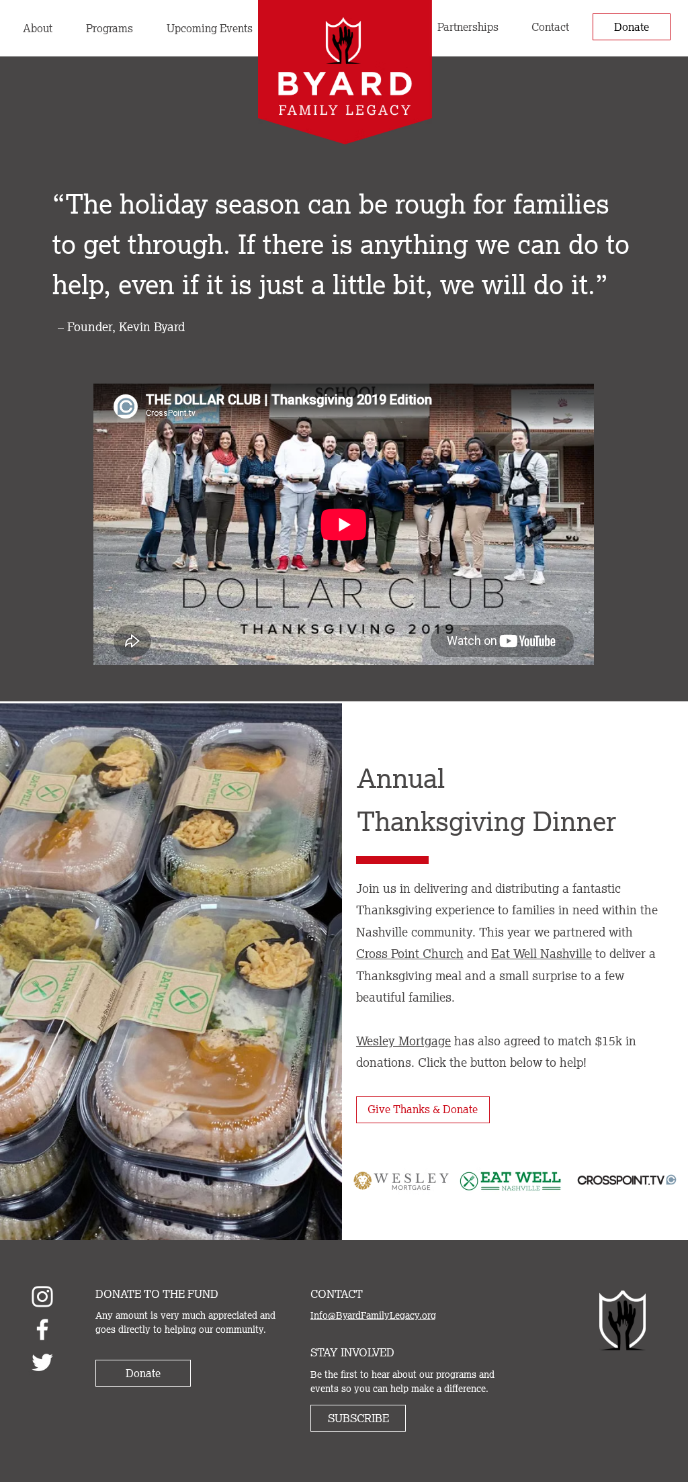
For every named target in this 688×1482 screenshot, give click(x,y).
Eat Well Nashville (541, 953)
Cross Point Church (410, 953)
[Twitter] (42, 1362)
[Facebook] (42, 1329)
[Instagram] (42, 1296)
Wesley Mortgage (403, 1041)
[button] (109, 28)
